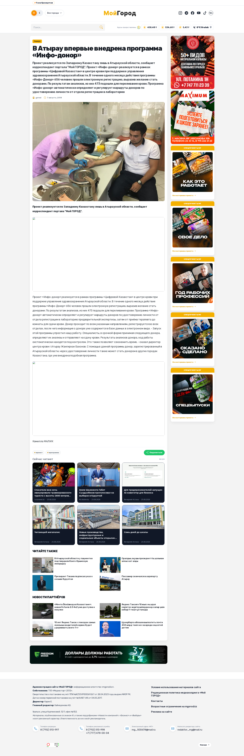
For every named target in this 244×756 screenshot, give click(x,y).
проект (39, 453)
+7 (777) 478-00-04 (97, 732)
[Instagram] (180, 13)
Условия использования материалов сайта (176, 687)
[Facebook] (192, 13)
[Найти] (101, 27)
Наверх (203, 745)
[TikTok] (205, 13)
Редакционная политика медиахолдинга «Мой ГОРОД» (178, 694)
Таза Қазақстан (43, 3)
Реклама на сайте (161, 711)
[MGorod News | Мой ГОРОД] (122, 13)
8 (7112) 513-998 (95, 729)
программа (54, 453)
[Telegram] (186, 13)
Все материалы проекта (182, 195)
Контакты (157, 701)
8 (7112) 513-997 (49, 729)
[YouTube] (198, 13)
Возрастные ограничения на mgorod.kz (174, 706)
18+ (211, 13)
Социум (37, 41)
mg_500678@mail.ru (144, 729)
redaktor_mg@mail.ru (189, 729)
